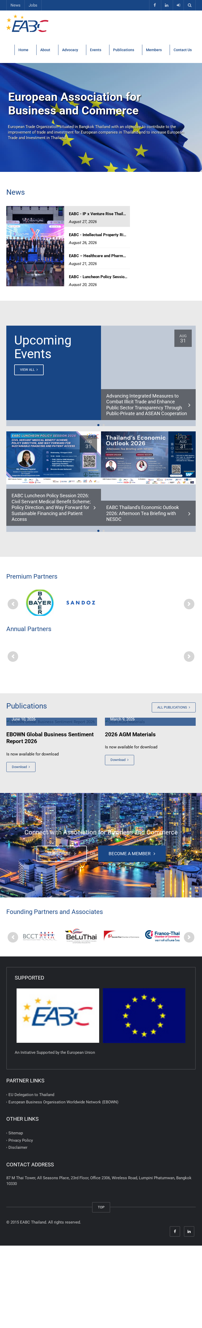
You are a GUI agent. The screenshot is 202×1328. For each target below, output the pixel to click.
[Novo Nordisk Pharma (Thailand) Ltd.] (121, 602)
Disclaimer (17, 1147)
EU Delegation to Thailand (31, 1094)
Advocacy (70, 50)
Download (20, 767)
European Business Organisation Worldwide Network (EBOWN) (63, 1101)
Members (154, 50)
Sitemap (15, 1133)
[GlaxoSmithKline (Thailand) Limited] (39, 655)
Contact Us (183, 50)
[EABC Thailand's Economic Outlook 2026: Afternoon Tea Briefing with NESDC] (148, 458)
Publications (123, 50)
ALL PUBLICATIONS (172, 707)
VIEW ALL (28, 370)
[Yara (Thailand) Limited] (121, 655)
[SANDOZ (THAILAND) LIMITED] (80, 603)
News (16, 5)
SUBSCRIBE (60, 853)
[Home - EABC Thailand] (27, 23)
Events (95, 50)
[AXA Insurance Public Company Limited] (80, 655)
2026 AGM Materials (130, 734)
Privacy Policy (20, 1140)
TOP (101, 1207)
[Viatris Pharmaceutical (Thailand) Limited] (162, 602)
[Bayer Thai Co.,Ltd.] (39, 602)
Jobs (33, 5)
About (45, 50)
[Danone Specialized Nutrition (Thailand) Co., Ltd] (162, 655)
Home (23, 50)
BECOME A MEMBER (131, 853)
